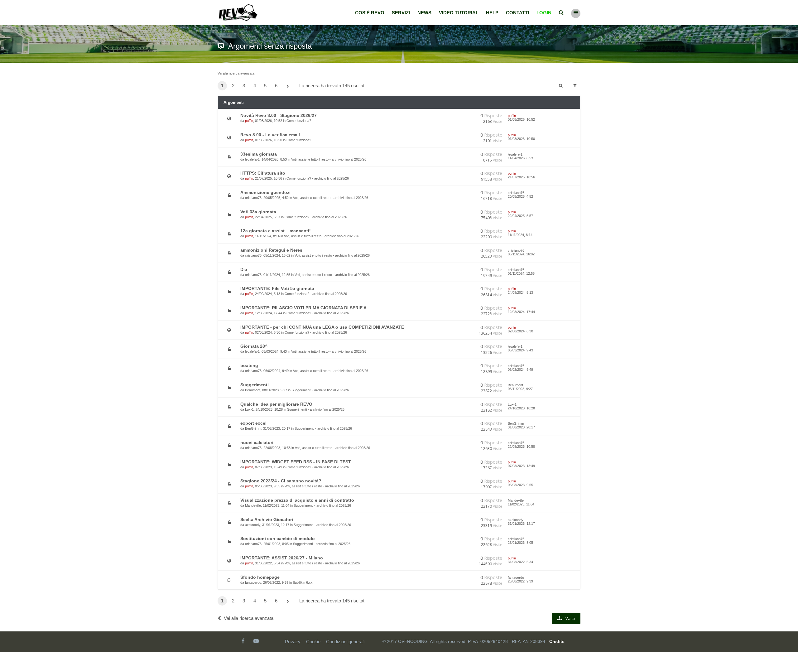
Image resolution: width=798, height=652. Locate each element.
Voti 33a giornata (258, 211)
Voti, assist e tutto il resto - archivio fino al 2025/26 (328, 159)
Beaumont (252, 390)
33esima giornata (258, 154)
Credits (557, 641)
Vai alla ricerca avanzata (236, 73)
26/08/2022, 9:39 (520, 581)
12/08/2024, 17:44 (521, 312)
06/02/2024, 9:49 (520, 369)
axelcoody (252, 525)
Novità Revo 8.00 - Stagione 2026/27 (278, 115)
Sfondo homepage (260, 577)
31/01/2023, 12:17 (521, 523)
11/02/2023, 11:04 (521, 504)
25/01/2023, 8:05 (520, 542)
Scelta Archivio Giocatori (266, 519)
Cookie (313, 641)
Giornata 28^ (253, 346)
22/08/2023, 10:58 (521, 446)
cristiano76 (253, 198)
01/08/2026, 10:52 (521, 119)
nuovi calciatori (256, 442)
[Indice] (238, 13)
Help (492, 12)
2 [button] (233, 85)
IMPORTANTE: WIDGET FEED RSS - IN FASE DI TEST (295, 461)
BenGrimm (253, 428)
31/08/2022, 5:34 (520, 562)
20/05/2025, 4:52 (520, 196)
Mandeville (253, 505)
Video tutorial (458, 12)
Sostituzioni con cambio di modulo (277, 538)
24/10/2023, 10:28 (521, 408)
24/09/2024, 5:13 (520, 292)
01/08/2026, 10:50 (521, 139)
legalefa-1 (252, 159)
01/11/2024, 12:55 (521, 273)
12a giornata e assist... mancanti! (275, 230)
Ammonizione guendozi (265, 192)
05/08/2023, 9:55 (520, 485)
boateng (249, 365)
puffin (249, 121)
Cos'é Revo (369, 12)
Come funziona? (298, 121)
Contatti (517, 12)
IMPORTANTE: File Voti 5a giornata (277, 288)
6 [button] (276, 85)
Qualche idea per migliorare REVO (276, 404)
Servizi (401, 12)
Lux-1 (249, 409)
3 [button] (244, 85)
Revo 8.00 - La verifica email (270, 134)
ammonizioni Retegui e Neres (271, 250)
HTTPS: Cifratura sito (262, 173)
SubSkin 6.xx (303, 582)
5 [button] (265, 85)
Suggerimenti (254, 384)
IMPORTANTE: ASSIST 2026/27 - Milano (281, 557)
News (424, 12)
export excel (253, 423)
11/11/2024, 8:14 (520, 235)
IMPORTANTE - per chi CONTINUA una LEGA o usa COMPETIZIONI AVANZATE (322, 327)
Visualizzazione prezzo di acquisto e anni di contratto (297, 500)
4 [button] (254, 85)
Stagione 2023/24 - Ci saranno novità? (280, 480)
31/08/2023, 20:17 (521, 427)
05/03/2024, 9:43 (520, 350)
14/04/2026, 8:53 (520, 158)
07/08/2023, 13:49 (521, 466)
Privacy (292, 641)
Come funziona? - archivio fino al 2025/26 (317, 178)
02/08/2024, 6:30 (520, 331)
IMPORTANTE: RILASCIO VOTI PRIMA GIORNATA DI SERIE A (303, 307)
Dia (243, 269)
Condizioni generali (345, 641)
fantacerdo (253, 582)
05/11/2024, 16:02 (521, 254)
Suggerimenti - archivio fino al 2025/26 (320, 390)
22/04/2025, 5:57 (520, 216)
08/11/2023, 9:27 (520, 389)
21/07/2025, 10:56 (521, 177)
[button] (287, 86)
